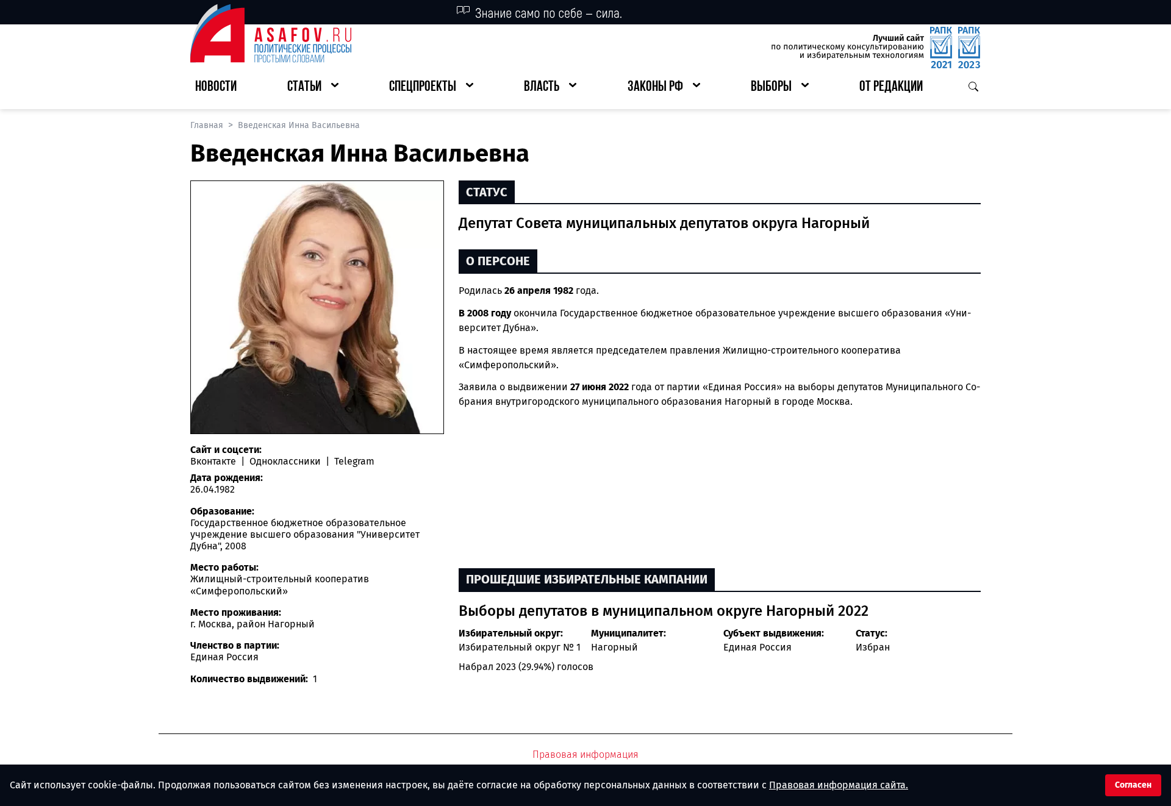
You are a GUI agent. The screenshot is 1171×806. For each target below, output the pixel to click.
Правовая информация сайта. (838, 785)
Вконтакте (214, 461)
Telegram (353, 461)
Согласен (1133, 785)
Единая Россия (757, 647)
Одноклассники (285, 461)
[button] (312, 87)
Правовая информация (585, 754)
